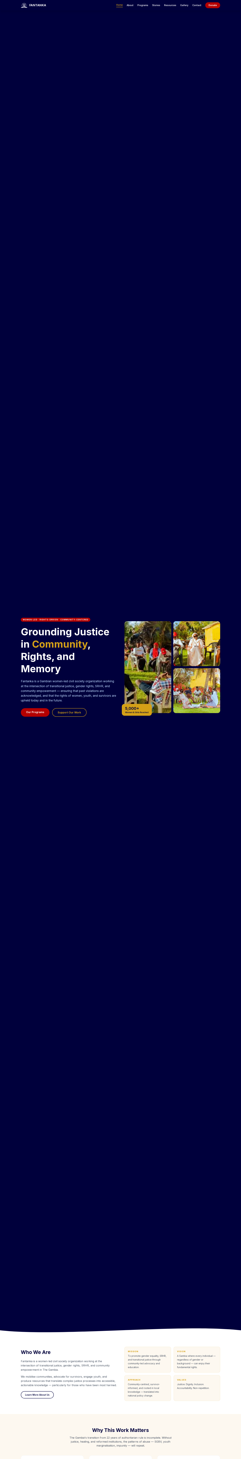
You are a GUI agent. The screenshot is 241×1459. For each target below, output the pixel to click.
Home (119, 4)
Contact (196, 5)
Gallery (184, 5)
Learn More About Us (37, 1394)
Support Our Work (69, 712)
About (130, 5)
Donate (213, 5)
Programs (142, 5)
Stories (156, 5)
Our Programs (35, 712)
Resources (170, 5)
